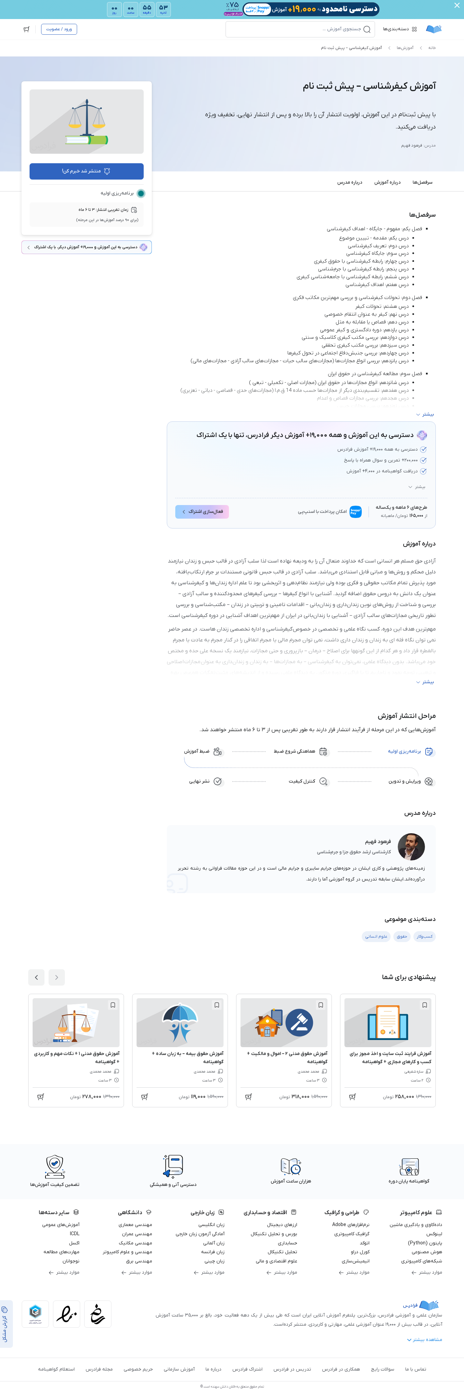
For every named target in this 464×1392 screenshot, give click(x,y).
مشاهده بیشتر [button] (427, 1340)
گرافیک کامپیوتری (352, 1234)
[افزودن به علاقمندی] (424, 1005)
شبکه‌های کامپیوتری (421, 1261)
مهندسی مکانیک (135, 1243)
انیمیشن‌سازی (356, 1261)
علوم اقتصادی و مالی (276, 1261)
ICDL (74, 1234)
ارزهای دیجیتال (282, 1225)
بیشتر (420, 487)
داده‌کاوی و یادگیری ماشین (416, 1225)
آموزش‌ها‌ (405, 48)
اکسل (74, 1243)
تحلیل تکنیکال (282, 1252)
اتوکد (365, 1243)
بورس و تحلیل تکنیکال (274, 1234)
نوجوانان (71, 1261)
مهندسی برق (139, 1261)
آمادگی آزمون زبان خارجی (200, 1234)
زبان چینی (214, 1261)
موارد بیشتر (430, 1272)
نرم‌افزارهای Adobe (351, 1225)
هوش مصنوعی (427, 1252)
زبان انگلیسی (211, 1225)
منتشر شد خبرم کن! (81, 171)
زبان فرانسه (213, 1252)
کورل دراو (360, 1252)
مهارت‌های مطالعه (61, 1252)
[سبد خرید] (26, 29)
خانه (432, 48)
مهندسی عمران (137, 1234)
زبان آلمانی (214, 1243)
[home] (433, 29)
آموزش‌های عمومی (60, 1225)
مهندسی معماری (135, 1225)
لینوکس (434, 1234)
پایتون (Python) (425, 1243)
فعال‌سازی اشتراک (206, 511)
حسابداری (287, 1243)
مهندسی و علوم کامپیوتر (127, 1252)
